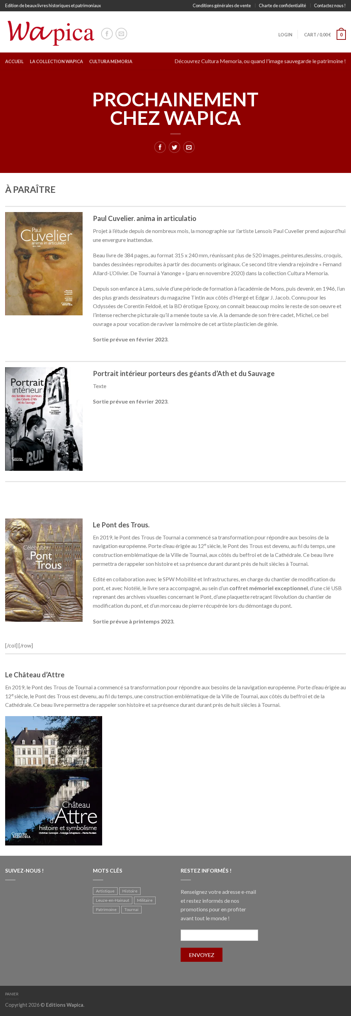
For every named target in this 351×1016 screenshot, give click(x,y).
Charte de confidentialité (282, 5)
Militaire (145, 900)
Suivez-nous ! (24, 870)
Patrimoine (106, 909)
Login (285, 34)
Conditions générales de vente (222, 5)
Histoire (129, 891)
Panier (12, 994)
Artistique (105, 891)
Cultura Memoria (110, 61)
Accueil (14, 61)
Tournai (131, 909)
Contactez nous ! (330, 5)
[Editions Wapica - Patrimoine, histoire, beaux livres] (49, 31)
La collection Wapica (56, 61)
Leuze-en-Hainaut (112, 900)
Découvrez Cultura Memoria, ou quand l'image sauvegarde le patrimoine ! (260, 61)
